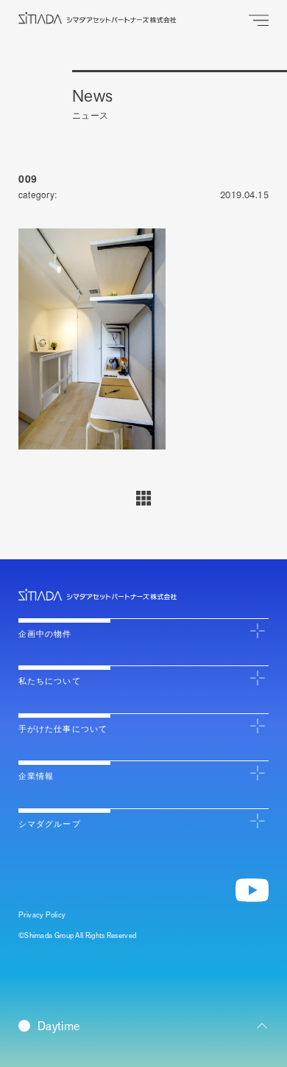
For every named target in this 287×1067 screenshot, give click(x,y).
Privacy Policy (42, 915)
